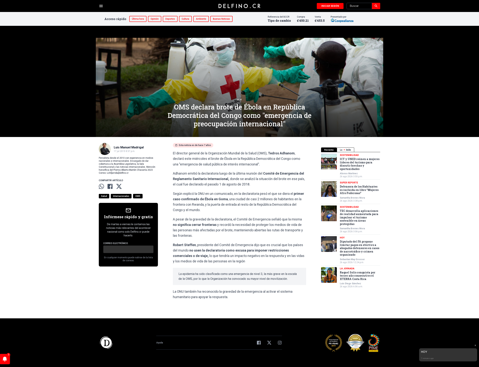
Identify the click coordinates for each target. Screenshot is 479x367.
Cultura (185, 19)
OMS (137, 196)
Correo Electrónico (115, 243)
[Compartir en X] (119, 186)
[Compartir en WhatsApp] (101, 186)
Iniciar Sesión (330, 6)
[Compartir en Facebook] (110, 186)
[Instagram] (279, 342)
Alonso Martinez (349, 173)
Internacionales (121, 196)
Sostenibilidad (349, 155)
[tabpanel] (350, 221)
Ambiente (201, 19)
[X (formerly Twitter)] (269, 342)
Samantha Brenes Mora (352, 198)
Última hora (138, 19)
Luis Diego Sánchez (350, 283)
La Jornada (347, 268)
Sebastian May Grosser (352, 259)
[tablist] (350, 149)
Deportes (170, 19)
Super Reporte (349, 182)
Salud (104, 196)
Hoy (239, 99)
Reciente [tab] (329, 150)
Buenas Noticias (221, 19)
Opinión (155, 19)
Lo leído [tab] (345, 150)
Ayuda (159, 342)
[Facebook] (259, 342)
